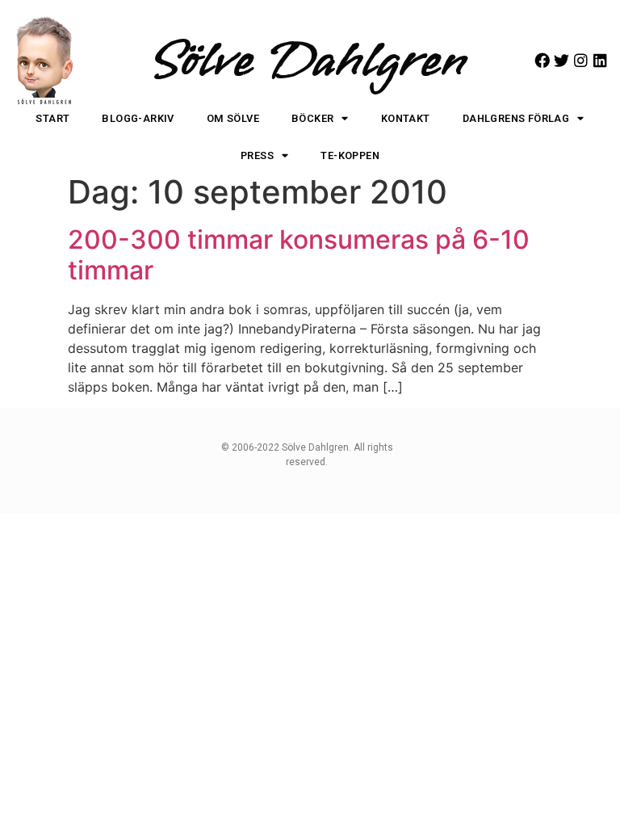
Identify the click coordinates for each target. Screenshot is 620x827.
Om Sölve (233, 118)
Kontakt (405, 118)
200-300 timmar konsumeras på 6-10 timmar (299, 255)
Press (257, 155)
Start (52, 118)
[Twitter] (561, 60)
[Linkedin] (600, 60)
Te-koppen (349, 155)
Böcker (312, 118)
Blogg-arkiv (138, 118)
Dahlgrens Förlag (516, 118)
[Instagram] (581, 60)
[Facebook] (542, 60)
